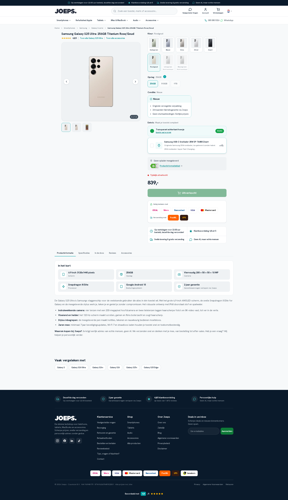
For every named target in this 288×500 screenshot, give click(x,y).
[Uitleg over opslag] (164, 76)
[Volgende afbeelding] (135, 82)
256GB (153, 83)
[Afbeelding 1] (66, 127)
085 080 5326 (213, 20)
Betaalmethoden (104, 438)
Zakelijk (161, 427)
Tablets (100, 20)
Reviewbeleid (103, 448)
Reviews (112, 253)
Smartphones (62, 20)
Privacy (197, 484)
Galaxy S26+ (97, 367)
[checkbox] (187, 145)
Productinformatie (65, 253)
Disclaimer (162, 448)
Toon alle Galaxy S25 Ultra (91, 38)
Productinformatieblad (170, 166)
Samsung (83, 28)
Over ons (162, 422)
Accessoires (151, 20)
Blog (159, 433)
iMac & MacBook (118, 20)
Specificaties (84, 253)
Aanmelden (227, 431)
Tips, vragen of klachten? (108, 453)
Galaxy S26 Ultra (78, 367)
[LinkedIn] (72, 441)
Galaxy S (61, 367)
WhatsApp (228, 20)
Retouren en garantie (106, 433)
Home (57, 28)
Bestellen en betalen (106, 443)
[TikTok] (79, 441)
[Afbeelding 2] (76, 127)
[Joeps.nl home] (66, 11)
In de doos (99, 253)
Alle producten (134, 443)
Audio (135, 20)
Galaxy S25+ (131, 367)
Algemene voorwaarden (168, 438)
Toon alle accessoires (115, 38)
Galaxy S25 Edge (151, 367)
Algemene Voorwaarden (213, 484)
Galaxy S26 (115, 367)
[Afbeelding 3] (87, 127)
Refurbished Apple (84, 20)
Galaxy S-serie (97, 28)
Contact (100, 459)
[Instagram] (57, 441)
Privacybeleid (164, 443)
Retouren (229, 484)
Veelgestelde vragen (106, 422)
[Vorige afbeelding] (66, 82)
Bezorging (101, 427)
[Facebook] (65, 441)
